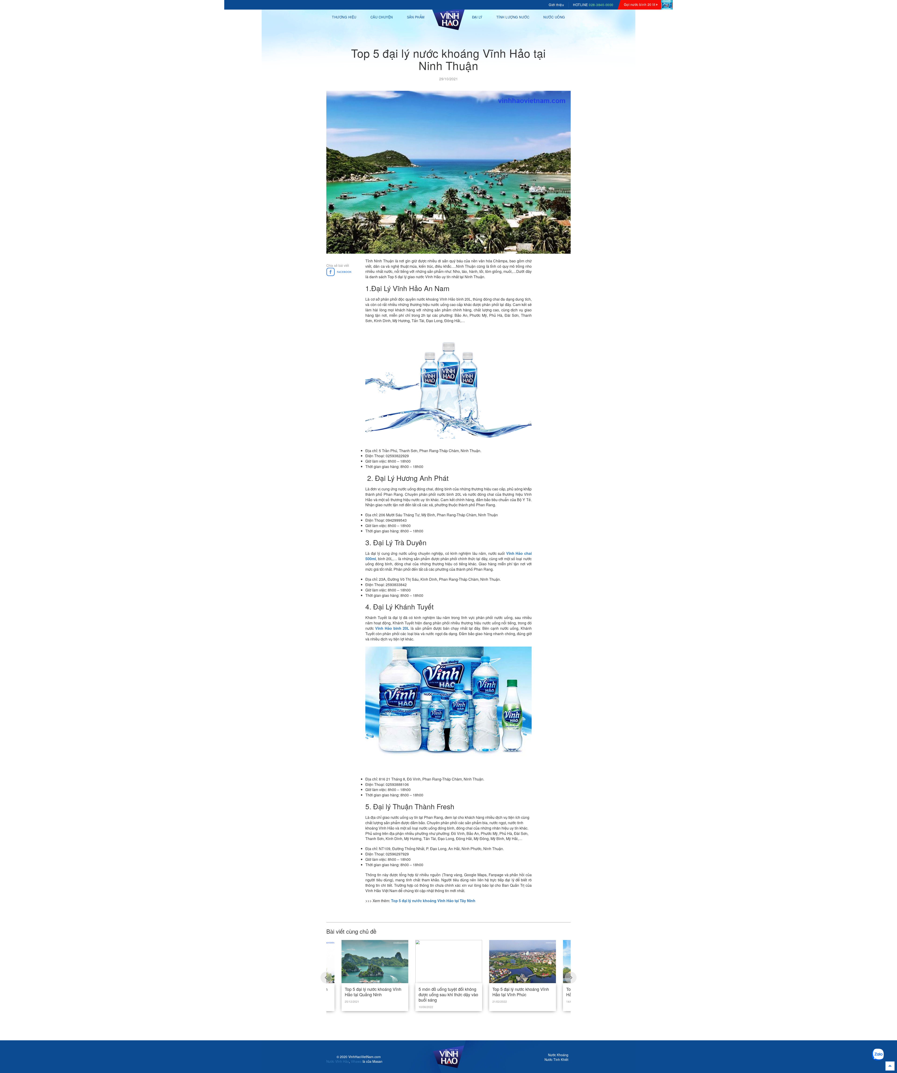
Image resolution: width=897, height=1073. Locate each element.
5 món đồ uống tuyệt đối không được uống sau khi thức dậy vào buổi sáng (448, 994)
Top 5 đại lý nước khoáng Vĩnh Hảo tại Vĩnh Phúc (520, 991)
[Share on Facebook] (339, 271)
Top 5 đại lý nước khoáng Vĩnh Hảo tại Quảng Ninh (373, 991)
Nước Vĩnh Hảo (337, 1061)
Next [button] (571, 977)
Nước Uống (554, 17)
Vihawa (356, 1061)
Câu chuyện (381, 17)
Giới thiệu (556, 4)
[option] (449, 969)
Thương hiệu (344, 17)
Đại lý (477, 17)
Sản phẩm (416, 17)
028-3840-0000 (601, 4)
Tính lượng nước (513, 17)
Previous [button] (326, 977)
